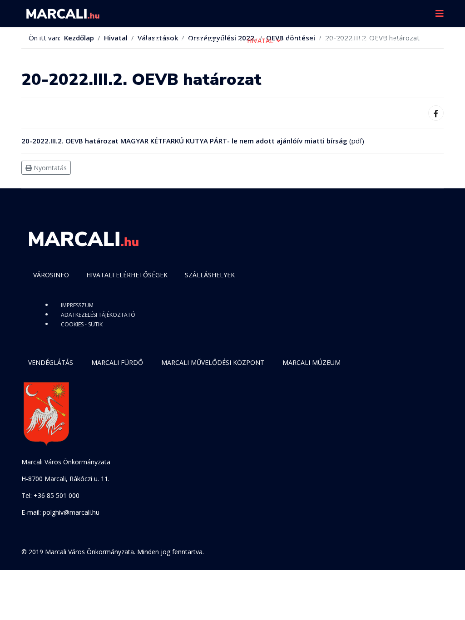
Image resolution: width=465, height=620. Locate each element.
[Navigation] (439, 13)
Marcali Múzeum (311, 362)
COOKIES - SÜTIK (82, 324)
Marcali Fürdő (117, 362)
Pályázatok (378, 40)
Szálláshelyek (210, 275)
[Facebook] (436, 113)
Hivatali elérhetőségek (127, 275)
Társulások (150, 68)
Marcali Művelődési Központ (212, 362)
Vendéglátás (50, 362)
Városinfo (51, 275)
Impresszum (77, 305)
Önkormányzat (205, 40)
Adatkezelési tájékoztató (98, 315)
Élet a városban (315, 40)
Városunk (147, 40)
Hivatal (260, 40)
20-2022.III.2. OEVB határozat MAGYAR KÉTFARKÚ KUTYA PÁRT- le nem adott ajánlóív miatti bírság (184, 140)
